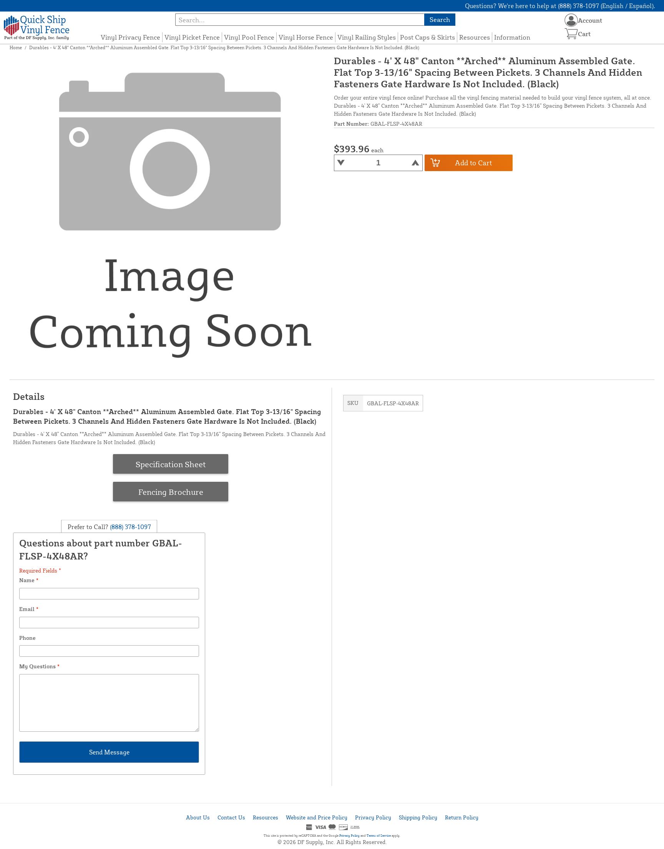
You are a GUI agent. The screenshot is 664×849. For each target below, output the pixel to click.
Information (512, 37)
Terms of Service (379, 835)
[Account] (571, 20)
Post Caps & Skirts (427, 37)
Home (16, 47)
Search (440, 19)
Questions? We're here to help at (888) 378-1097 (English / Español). (560, 6)
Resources (474, 37)
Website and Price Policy (316, 817)
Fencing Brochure (170, 492)
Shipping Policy (418, 817)
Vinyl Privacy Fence (130, 37)
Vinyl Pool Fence (249, 37)
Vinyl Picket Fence (192, 37)
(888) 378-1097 (129, 527)
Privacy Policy (373, 817)
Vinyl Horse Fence (306, 37)
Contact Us (231, 817)
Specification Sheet (171, 464)
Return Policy (461, 817)
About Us (198, 817)
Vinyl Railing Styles (366, 37)
